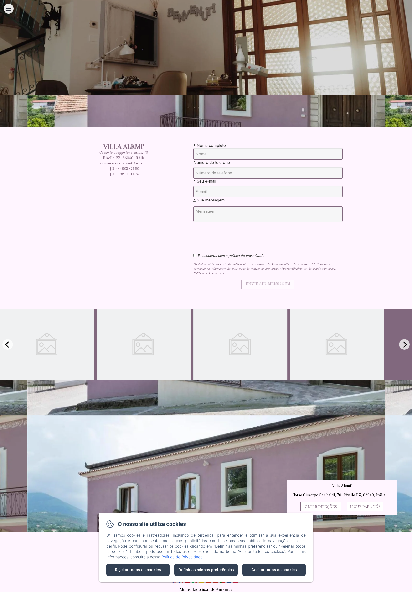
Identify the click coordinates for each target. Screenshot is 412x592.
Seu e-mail (204, 181)
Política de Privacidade (182, 557)
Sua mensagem (209, 200)
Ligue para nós (365, 506)
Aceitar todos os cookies (274, 569)
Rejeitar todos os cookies (138, 569)
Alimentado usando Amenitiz (206, 589)
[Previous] (7, 344)
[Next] (404, 344)
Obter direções (321, 506)
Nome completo (209, 145)
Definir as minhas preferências (206, 569)
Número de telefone (211, 162)
